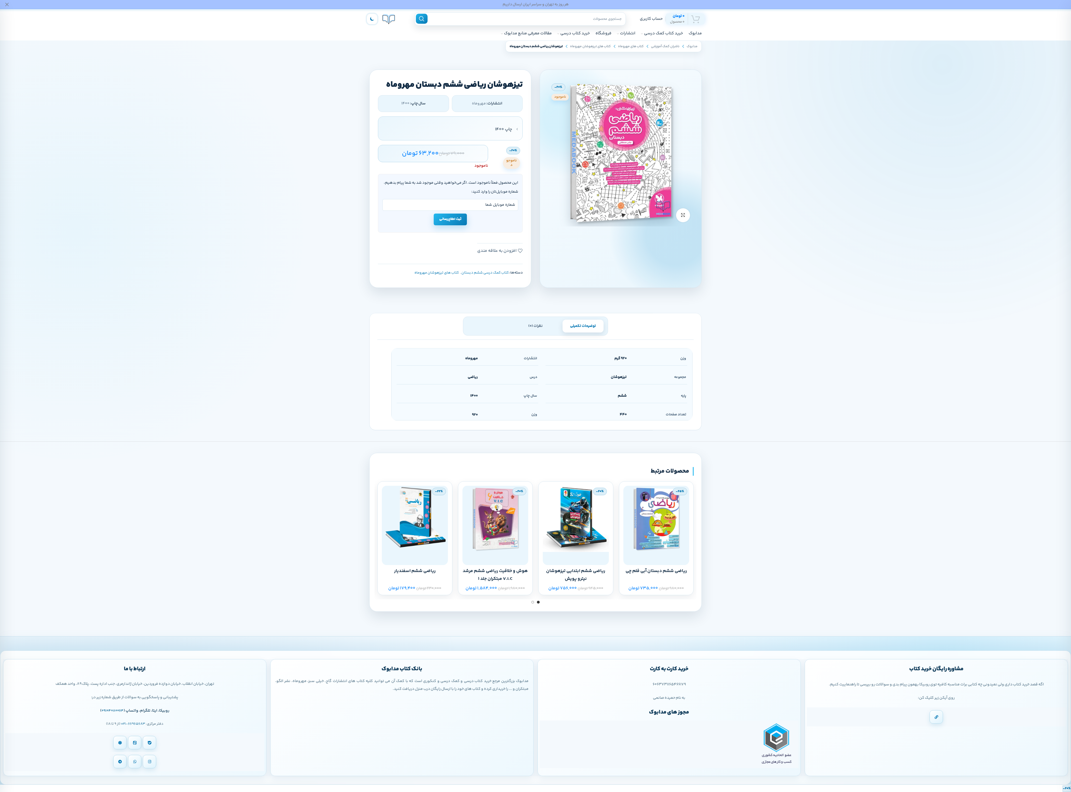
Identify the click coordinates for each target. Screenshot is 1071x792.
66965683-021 (133, 724)
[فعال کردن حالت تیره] (372, 19)
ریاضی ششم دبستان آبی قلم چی (656, 571)
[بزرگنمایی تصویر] (683, 215)
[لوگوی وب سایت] (388, 18)
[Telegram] (120, 761)
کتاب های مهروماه (631, 46)
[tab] (583, 326)
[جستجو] (422, 19)
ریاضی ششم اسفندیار (415, 571)
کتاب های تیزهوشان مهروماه (590, 46)
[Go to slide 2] (532, 602)
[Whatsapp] (134, 761)
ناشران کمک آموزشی (665, 46)
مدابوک (692, 46)
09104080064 (113, 711)
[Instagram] (149, 761)
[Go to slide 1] (538, 602)
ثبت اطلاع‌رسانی (450, 219)
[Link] (936, 717)
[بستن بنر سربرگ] (7, 4)
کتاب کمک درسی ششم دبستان (485, 273)
